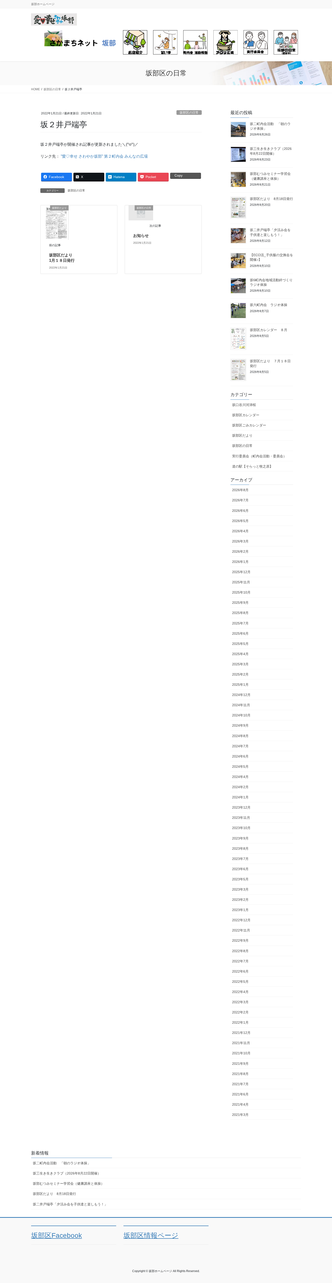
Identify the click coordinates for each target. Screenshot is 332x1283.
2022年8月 (240, 951)
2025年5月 (240, 644)
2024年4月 (240, 777)
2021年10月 (241, 1053)
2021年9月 (240, 1064)
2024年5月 (240, 766)
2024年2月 (240, 787)
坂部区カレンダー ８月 (268, 330)
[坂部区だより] (56, 222)
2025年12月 (241, 572)
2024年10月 (241, 715)
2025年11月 (241, 582)
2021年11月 (241, 1043)
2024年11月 (241, 705)
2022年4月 (240, 992)
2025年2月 (240, 674)
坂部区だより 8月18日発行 (271, 199)
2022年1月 (240, 1022)
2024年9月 (240, 725)
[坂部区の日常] (141, 212)
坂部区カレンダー (245, 415)
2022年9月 (240, 940)
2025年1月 (240, 685)
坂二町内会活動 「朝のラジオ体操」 (62, 1163)
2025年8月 (240, 613)
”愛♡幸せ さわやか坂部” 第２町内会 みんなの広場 (104, 156)
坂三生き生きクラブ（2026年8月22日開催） (67, 1173)
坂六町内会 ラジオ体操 (268, 305)
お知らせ (141, 236)
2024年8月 (240, 736)
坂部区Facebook (56, 1235)
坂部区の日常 (189, 112)
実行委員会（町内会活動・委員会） (259, 456)
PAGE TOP (320, 1240)
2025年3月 (240, 664)
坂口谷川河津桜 (244, 405)
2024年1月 (240, 797)
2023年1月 (240, 910)
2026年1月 (240, 562)
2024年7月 (240, 746)
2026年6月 (240, 511)
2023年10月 (241, 828)
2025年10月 (241, 592)
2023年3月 (240, 889)
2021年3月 (240, 1115)
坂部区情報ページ (150, 1235)
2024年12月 (241, 695)
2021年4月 (240, 1104)
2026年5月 (240, 521)
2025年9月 (240, 603)
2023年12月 (241, 807)
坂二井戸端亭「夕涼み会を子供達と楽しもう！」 (70, 1204)
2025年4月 (240, 654)
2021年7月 (240, 1084)
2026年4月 (240, 531)
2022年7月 (240, 961)
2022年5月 (240, 982)
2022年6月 (240, 971)
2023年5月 (240, 879)
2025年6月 (240, 633)
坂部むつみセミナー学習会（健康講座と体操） (68, 1183)
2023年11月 (241, 818)
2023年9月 (240, 838)
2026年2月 (240, 551)
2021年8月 (240, 1074)
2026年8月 (240, 490)
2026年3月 (240, 541)
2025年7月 (240, 623)
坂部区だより (242, 435)
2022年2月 (240, 1012)
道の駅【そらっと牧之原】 (252, 466)
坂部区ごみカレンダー (249, 425)
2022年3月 (240, 1002)
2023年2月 (240, 900)
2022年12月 (241, 920)
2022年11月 (241, 930)
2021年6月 (240, 1094)
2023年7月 (240, 859)
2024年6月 (240, 756)
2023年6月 (240, 869)
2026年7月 (240, 500)
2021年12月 (241, 1033)
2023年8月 (240, 848)
